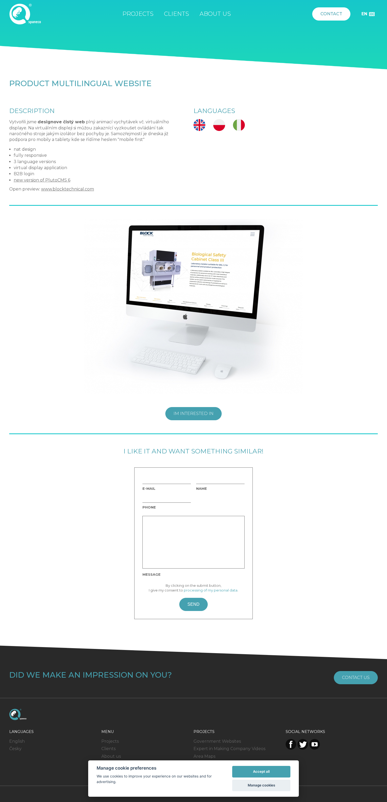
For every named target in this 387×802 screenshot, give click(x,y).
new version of (29, 180)
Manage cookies (261, 785)
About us (215, 13)
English (17, 741)
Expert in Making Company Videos (229, 748)
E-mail (148, 489)
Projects (137, 13)
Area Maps (204, 756)
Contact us (356, 677)
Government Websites (217, 741)
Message (151, 574)
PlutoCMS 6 (57, 180)
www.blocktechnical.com (67, 189)
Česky (15, 748)
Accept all (261, 771)
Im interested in (193, 413)
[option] (193, 306)
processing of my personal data (210, 590)
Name (201, 489)
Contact (331, 13)
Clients (176, 13)
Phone (149, 507)
